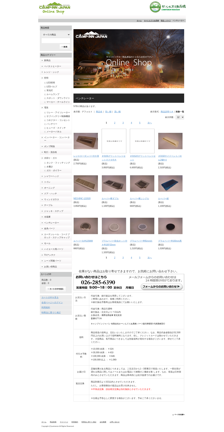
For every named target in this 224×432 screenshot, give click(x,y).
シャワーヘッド (51, 176)
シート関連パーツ (52, 260)
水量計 (50, 166)
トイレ (47, 182)
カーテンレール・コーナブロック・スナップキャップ (57, 236)
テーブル (48, 205)
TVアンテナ (49, 255)
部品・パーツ (166, 20)
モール (47, 243)
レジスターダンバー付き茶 (86, 156)
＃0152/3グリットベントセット (142, 158)
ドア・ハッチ (50, 193)
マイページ (64, 422)
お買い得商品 (50, 266)
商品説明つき (167, 111)
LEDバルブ (52, 86)
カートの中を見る (56, 289)
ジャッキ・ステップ (53, 211)
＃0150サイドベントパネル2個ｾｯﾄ (170, 158)
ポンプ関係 (49, 146)
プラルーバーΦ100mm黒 (170, 241)
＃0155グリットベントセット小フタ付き (113, 158)
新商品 (47, 60)
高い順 (117, 111)
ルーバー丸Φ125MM (83, 241)
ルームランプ (53, 94)
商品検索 (53, 422)
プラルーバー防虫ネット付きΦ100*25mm (114, 243)
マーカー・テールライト (58, 102)
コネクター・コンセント (58, 120)
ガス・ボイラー (54, 170)
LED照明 (51, 82)
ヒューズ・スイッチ (56, 128)
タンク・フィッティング (58, 163)
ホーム (139, 20)
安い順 (108, 111)
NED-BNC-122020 (82, 198)
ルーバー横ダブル (110, 198)
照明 (46, 78)
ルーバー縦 (163, 198)
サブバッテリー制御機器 (58, 116)
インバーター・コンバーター (57, 139)
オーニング (49, 188)
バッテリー (52, 124)
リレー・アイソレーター (58, 112)
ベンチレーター (51, 222)
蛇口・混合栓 (50, 152)
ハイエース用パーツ (53, 249)
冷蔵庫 (47, 217)
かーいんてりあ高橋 (151, 20)
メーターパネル (54, 131)
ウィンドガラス (51, 199)
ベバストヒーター (52, 66)
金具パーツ (49, 228)
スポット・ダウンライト (58, 98)
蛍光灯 (50, 90)
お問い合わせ (115, 422)
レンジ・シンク (51, 72)
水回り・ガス (50, 158)
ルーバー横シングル (139, 198)
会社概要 (103, 422)
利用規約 (45, 307)
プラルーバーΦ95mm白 (141, 241)
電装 (46, 107)
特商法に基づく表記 (51, 312)
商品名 (99, 111)
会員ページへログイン (52, 302)
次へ (150, 123)
